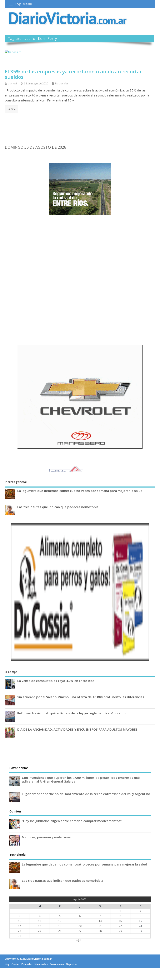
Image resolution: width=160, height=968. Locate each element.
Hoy (7, 964)
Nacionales (61, 83)
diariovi (12, 83)
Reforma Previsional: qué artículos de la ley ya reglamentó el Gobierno (71, 713)
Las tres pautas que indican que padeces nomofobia (58, 507)
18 (39, 926)
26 (59, 931)
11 (39, 921)
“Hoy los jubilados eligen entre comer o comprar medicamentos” (72, 821)
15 (120, 921)
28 (100, 931)
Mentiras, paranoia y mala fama (46, 837)
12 (59, 921)
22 (120, 926)
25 (39, 931)
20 (80, 926)
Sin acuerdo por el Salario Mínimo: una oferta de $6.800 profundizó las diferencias (80, 697)
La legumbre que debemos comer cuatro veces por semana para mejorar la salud (79, 491)
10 (19, 921)
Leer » (12, 109)
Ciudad (15, 964)
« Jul (78, 940)
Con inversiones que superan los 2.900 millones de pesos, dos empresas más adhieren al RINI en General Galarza (81, 779)
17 (19, 926)
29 (120, 931)
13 (80, 921)
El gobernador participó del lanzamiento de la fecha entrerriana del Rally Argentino (86, 794)
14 (100, 921)
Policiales (26, 964)
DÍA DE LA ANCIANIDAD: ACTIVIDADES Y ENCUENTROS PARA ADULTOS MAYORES (77, 729)
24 (19, 931)
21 (100, 926)
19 (59, 926)
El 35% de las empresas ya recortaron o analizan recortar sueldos (73, 74)
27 (80, 931)
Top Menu (23, 3)
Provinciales (57, 964)
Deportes (71, 964)
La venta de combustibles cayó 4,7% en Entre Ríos (55, 681)
